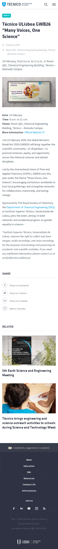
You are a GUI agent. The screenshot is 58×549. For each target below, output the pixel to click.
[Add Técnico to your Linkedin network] (21, 509)
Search (44, 4)
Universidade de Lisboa (29, 523)
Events (6, 15)
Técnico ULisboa (17, 4)
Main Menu (52, 4)
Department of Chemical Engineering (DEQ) (31, 207)
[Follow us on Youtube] (29, 509)
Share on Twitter (18, 293)
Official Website (32, 132)
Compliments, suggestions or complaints (31, 447)
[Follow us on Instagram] (36, 509)
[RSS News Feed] (44, 509)
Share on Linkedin (19, 300)
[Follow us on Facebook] (13, 509)
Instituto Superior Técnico (35, 519)
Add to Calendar (18, 308)
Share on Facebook (19, 285)
